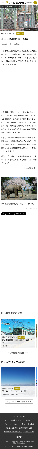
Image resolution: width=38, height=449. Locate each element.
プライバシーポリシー (11, 424)
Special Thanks (29, 432)
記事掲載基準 (23, 428)
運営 (30, 428)
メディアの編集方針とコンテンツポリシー (19, 420)
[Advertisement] (19, 88)
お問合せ (23, 424)
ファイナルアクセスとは (19, 416)
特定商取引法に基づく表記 (13, 432)
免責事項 (31, 424)
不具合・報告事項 (12, 428)
